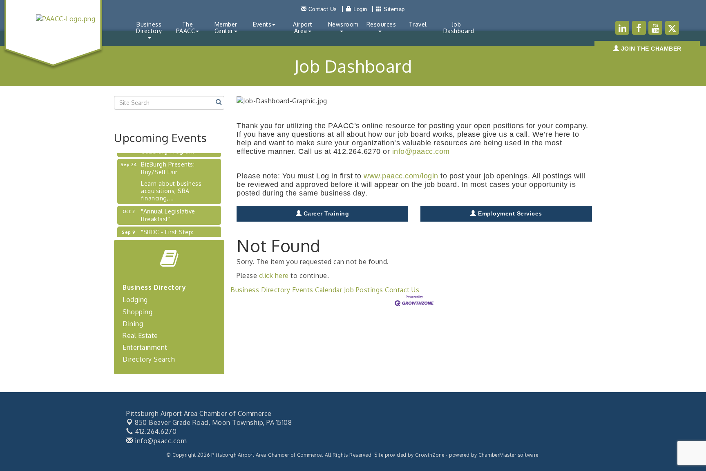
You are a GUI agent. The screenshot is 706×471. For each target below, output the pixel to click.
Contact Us (402, 290)
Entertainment (145, 347)
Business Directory (149, 27)
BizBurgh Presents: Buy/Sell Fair (167, 164)
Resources (381, 24)
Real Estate (140, 335)
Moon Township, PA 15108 (213, 422)
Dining (133, 324)
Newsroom (343, 24)
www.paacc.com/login (401, 176)
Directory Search (149, 359)
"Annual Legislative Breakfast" (168, 211)
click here (274, 275)
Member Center (225, 27)
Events (262, 24)
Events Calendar (317, 290)
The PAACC (185, 27)
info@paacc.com (421, 151)
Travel (418, 24)
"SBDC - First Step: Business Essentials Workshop (168, 236)
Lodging (135, 299)
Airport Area (303, 27)
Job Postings (363, 290)
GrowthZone (430, 455)
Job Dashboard (458, 27)
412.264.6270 (154, 431)
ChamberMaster (497, 455)
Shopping (137, 312)
